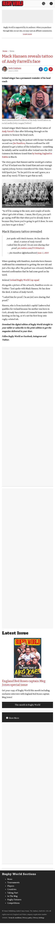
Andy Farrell (7, 131)
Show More (13, 718)
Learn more (27, 34)
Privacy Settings (38, 918)
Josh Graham (14, 68)
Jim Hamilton (19, 143)
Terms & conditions (14, 918)
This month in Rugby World (27, 705)
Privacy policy (27, 918)
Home (5, 51)
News (12, 51)
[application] (27, 193)
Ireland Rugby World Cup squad (24, 280)
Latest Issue (15, 633)
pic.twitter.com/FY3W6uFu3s (30, 248)
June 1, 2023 (42, 253)
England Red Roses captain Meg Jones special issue (23, 683)
